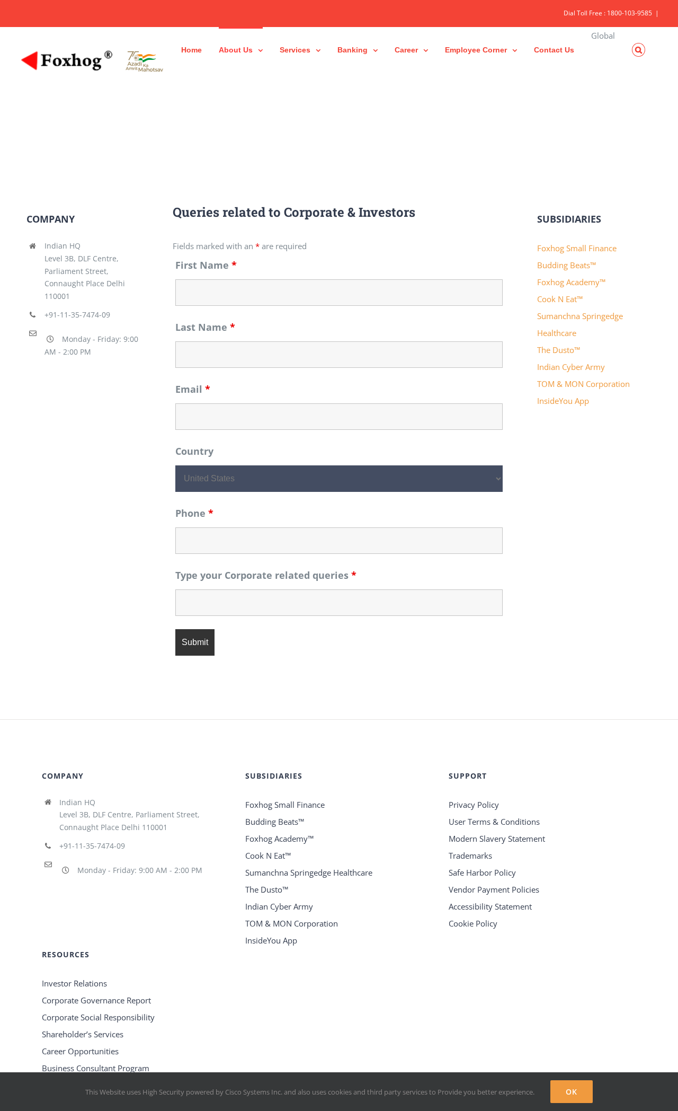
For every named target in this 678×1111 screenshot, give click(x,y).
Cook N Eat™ (560, 299)
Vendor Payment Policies (494, 889)
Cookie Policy (473, 923)
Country (194, 451)
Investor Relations (74, 983)
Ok (571, 1092)
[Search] (638, 49)
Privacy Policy (474, 804)
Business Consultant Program (95, 1068)
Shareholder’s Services (82, 1034)
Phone (194, 513)
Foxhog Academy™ (571, 282)
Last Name (205, 327)
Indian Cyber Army (571, 366)
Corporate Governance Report (96, 1000)
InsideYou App (563, 400)
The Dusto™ (558, 350)
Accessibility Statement (490, 906)
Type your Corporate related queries (265, 575)
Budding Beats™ (566, 265)
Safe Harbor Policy (482, 872)
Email (192, 389)
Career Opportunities (80, 1051)
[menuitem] (191, 49)
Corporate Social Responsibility (98, 1017)
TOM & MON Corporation (583, 383)
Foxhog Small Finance (577, 248)
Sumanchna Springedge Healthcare (308, 872)
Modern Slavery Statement (497, 838)
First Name (206, 265)
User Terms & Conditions (494, 821)
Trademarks (470, 855)
